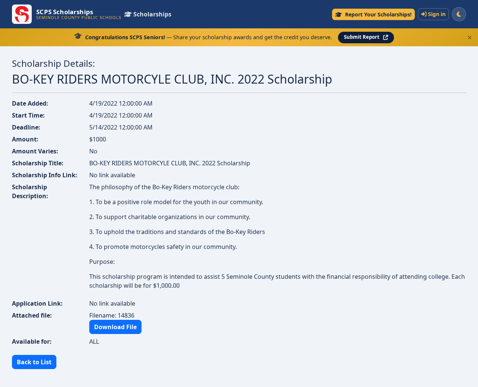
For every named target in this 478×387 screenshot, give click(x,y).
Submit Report (361, 37)
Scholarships (152, 14)
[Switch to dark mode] (459, 14)
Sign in (437, 14)
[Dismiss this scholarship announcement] (470, 37)
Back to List (34, 362)
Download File (115, 327)
